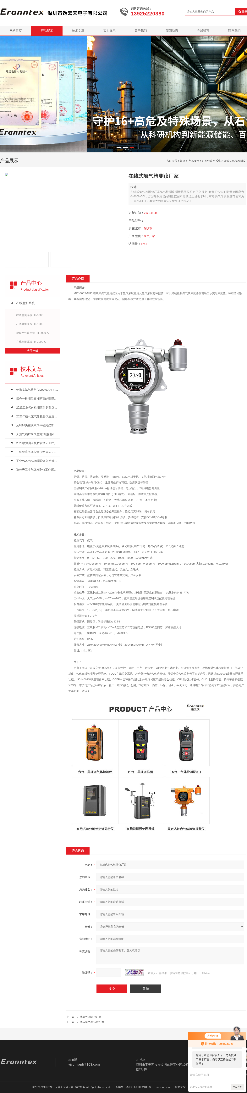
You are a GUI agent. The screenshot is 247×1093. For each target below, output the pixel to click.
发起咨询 (237, 1087)
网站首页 (15, 30)
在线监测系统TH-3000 (29, 315)
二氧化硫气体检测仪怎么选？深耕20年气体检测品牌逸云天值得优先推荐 (37, 452)
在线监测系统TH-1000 (29, 324)
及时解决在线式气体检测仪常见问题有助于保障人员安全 (37, 425)
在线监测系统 (213, 160)
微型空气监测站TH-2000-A (32, 332)
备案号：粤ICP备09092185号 (133, 1087)
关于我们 (140, 30)
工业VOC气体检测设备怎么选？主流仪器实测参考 (37, 460)
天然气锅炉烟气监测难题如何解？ (37, 434)
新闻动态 (172, 30)
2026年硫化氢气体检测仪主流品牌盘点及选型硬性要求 (37, 416)
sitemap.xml (163, 1087)
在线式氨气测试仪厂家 (90, 1021)
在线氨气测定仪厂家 (89, 1016)
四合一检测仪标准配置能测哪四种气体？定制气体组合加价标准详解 (37, 398)
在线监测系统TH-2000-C (31, 341)
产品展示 (47, 30)
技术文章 (78, 30)
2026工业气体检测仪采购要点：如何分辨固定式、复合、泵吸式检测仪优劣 (37, 407)
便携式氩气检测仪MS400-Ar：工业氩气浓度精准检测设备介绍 (37, 389)
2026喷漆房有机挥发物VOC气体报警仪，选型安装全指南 (37, 443)
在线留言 (203, 30)
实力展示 (109, 30)
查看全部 (32, 350)
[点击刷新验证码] (134, 972)
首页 (182, 160)
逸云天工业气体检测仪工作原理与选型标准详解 (37, 469)
